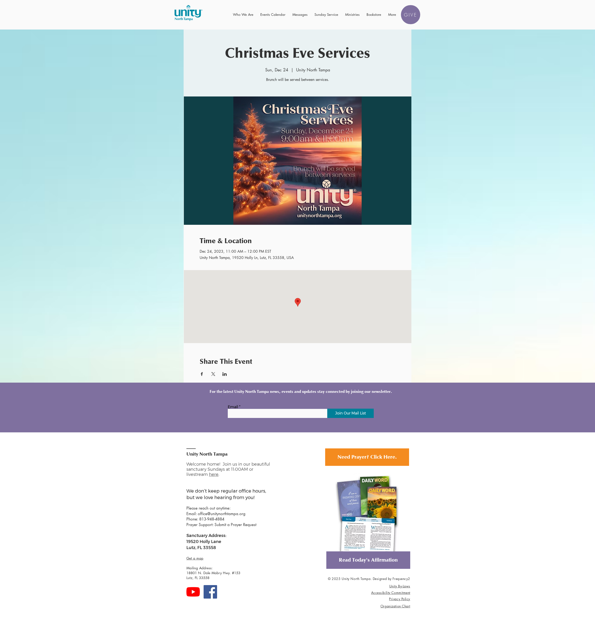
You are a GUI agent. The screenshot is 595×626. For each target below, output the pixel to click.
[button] (243, 14)
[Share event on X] (213, 374)
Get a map (194, 558)
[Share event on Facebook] (202, 374)
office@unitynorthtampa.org (221, 513)
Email (233, 407)
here (213, 474)
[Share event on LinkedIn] (224, 374)
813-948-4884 (211, 519)
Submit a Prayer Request (235, 524)
